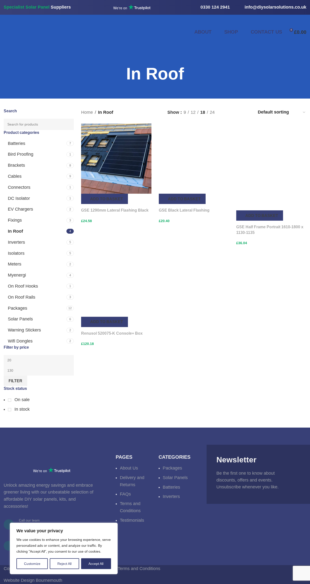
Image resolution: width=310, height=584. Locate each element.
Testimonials (132, 520)
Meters (14, 264)
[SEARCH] (68, 124)
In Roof (15, 231)
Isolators (16, 253)
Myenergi (17, 275)
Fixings (15, 220)
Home (87, 112)
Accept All (95, 564)
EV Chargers (20, 209)
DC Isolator (19, 198)
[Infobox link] (211, 7)
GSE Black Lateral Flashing (184, 210)
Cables (15, 176)
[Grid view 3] (237, 112)
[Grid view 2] (227, 112)
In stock (21, 409)
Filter (15, 381)
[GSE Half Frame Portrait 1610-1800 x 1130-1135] (271, 167)
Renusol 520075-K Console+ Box (112, 333)
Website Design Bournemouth (33, 580)
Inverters (16, 242)
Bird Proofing (20, 154)
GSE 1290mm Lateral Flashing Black (115, 210)
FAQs (125, 494)
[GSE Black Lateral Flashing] (194, 159)
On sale (21, 399)
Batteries (16, 143)
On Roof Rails (21, 297)
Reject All (64, 564)
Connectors (19, 187)
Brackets (16, 165)
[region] (64, 548)
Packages (17, 308)
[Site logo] (59, 31)
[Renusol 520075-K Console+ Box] (116, 285)
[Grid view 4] (247, 112)
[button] (104, 199)
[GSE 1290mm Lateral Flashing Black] (116, 159)
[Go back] (120, 74)
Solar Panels (20, 319)
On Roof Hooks (23, 286)
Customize (32, 564)
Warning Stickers (24, 330)
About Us (129, 468)
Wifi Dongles (20, 341)
